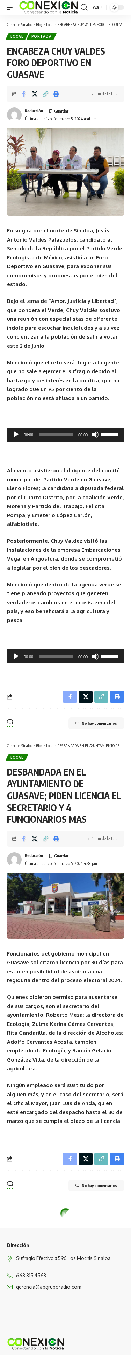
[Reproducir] (16, 434)
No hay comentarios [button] (99, 723)
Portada (41, 36)
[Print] (56, 93)
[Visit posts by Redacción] (14, 114)
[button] (13, 7)
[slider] (111, 434)
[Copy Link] (45, 93)
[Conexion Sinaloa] (49, 7)
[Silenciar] (95, 434)
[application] (65, 435)
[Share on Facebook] (24, 93)
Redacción (34, 110)
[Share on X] (34, 93)
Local (16, 36)
